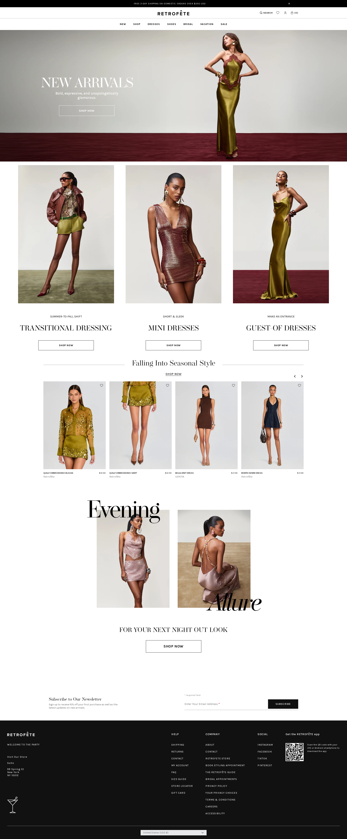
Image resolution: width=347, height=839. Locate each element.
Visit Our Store (17, 756)
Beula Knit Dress (184, 473)
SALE (224, 24)
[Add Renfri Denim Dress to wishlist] (299, 385)
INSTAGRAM (265, 744)
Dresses (154, 24)
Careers (211, 806)
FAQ (174, 772)
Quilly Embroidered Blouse (58, 473)
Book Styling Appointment (225, 765)
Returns (177, 751)
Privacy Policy (216, 786)
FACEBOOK (265, 751)
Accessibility (215, 813)
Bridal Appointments (221, 779)
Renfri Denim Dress (252, 473)
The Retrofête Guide (220, 772)
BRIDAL (188, 24)
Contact (177, 758)
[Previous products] (295, 376)
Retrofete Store (217, 758)
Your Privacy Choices (221, 792)
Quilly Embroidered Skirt (123, 473)
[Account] (285, 12)
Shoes (171, 24)
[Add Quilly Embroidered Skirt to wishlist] (167, 385)
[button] (294, 12)
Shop (136, 24)
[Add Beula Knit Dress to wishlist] (233, 385)
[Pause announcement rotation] (289, 3)
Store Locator (182, 786)
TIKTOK (262, 758)
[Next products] (301, 376)
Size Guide (178, 779)
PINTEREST (265, 765)
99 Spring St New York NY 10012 (15, 772)
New (123, 24)
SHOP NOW (87, 110)
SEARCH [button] (268, 13)
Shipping (177, 744)
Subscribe (283, 703)
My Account (180, 765)
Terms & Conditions (220, 799)
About (209, 744)
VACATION (206, 24)
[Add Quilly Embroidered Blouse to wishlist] (101, 385)
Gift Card (178, 792)
